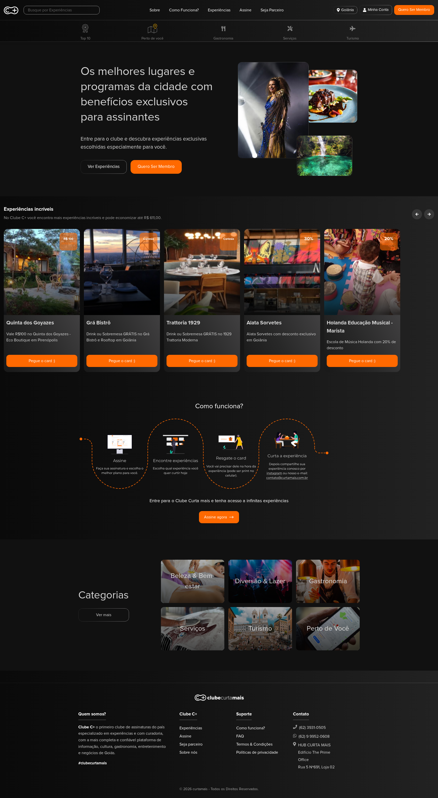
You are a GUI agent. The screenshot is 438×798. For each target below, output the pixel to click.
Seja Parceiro (272, 10)
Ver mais (103, 615)
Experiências (219, 10)
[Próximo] (429, 214)
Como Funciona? (184, 10)
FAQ (240, 736)
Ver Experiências (104, 167)
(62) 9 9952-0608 (314, 736)
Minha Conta (378, 10)
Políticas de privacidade (257, 752)
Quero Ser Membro (414, 10)
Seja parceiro (191, 744)
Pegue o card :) (42, 361)
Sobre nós (188, 752)
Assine (245, 10)
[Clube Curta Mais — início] (11, 10)
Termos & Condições (254, 744)
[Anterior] (417, 214)
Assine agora (215, 517)
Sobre (155, 10)
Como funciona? (250, 728)
